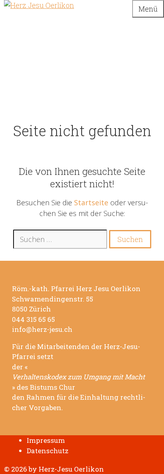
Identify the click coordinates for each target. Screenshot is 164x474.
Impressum (46, 440)
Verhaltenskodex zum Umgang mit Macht (78, 377)
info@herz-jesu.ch (42, 329)
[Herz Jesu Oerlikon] (39, 5)
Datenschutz (47, 450)
